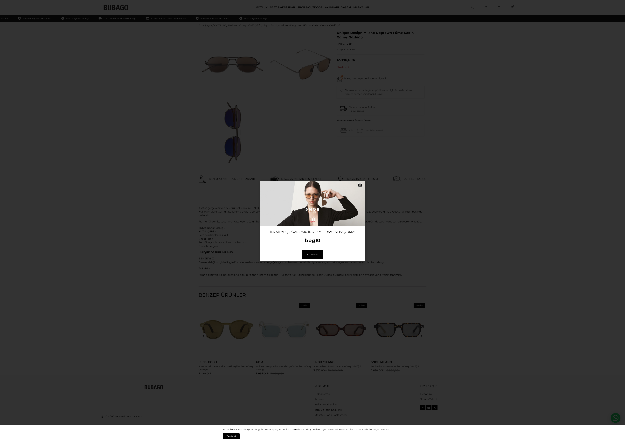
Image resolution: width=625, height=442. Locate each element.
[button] (360, 185)
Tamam (231, 436)
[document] (312, 221)
